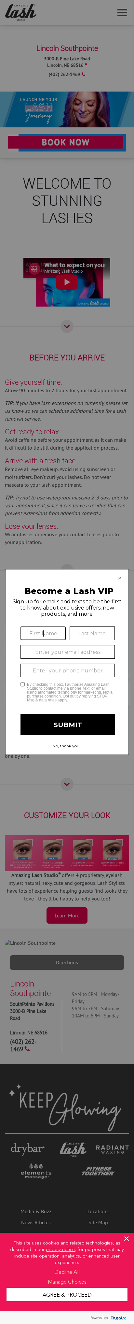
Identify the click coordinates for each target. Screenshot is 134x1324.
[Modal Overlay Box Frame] (67, 662)
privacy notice (60, 1249)
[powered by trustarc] (117, 1318)
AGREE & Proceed (67, 1294)
